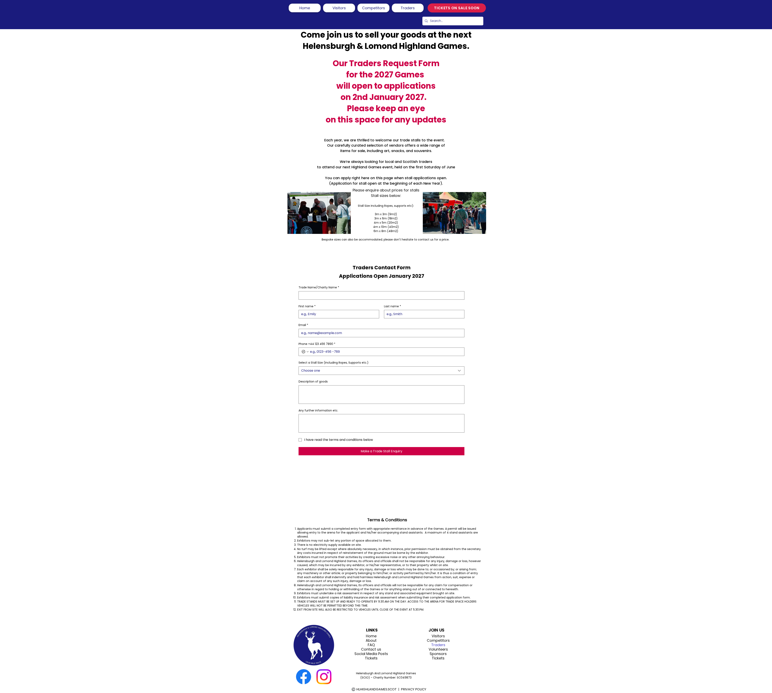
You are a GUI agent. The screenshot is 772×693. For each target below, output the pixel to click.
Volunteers (438, 649)
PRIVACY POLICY (413, 689)
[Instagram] (324, 677)
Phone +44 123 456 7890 (317, 344)
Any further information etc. (318, 410)
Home (371, 636)
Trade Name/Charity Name (319, 287)
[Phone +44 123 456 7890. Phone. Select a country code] (305, 351)
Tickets (371, 658)
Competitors (438, 640)
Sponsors (438, 654)
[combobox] (381, 370)
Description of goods (313, 382)
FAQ (371, 645)
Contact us (371, 649)
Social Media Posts (371, 654)
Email (303, 325)
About (371, 640)
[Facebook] (304, 677)
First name (307, 306)
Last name (392, 306)
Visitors (438, 636)
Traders (438, 645)
